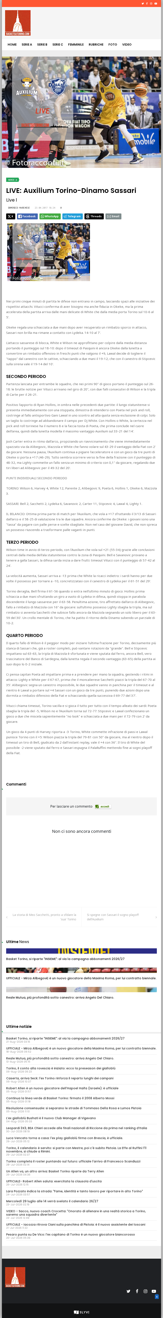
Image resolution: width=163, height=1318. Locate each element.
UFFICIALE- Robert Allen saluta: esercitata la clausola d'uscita (54, 1181)
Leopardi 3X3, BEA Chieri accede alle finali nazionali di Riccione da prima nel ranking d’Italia (76, 1128)
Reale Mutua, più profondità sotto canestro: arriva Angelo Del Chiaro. (60, 997)
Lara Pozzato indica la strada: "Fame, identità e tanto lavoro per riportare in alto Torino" (74, 1191)
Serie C (57, 44)
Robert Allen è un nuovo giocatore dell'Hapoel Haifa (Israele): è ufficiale (62, 1088)
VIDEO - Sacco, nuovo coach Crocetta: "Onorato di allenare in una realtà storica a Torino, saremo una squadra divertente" (76, 1213)
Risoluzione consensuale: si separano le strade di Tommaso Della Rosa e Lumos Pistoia (73, 1108)
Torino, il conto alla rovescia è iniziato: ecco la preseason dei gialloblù (60, 1068)
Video (127, 44)
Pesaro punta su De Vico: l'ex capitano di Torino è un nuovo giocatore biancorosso (70, 1234)
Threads (96, 216)
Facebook (29, 216)
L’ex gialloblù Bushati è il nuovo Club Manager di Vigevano (51, 1118)
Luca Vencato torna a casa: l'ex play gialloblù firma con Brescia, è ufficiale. (64, 1138)
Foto (112, 44)
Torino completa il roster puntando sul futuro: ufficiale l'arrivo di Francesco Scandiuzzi (73, 1161)
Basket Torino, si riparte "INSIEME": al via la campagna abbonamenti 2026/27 (65, 959)
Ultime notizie (19, 1026)
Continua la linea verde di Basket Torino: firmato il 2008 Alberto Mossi (60, 1098)
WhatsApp (52, 216)
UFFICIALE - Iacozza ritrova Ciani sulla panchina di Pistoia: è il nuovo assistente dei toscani (75, 1224)
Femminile (76, 44)
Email (115, 216)
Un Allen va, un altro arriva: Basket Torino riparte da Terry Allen (55, 1171)
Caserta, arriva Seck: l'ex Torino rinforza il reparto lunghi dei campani (59, 1078)
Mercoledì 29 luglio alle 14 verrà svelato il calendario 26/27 (52, 1201)
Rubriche (96, 44)
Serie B (42, 44)
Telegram (74, 216)
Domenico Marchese (19, 207)
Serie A (27, 44)
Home (12, 44)
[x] (156, 1301)
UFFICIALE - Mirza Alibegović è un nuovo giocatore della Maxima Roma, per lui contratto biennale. (81, 978)
